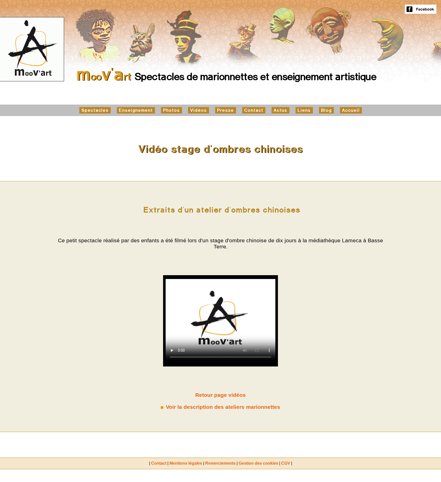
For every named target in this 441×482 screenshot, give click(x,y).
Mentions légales (185, 463)
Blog (326, 110)
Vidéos (198, 110)
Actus (280, 110)
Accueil (351, 110)
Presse (225, 110)
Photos (171, 110)
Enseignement (136, 110)
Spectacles (95, 110)
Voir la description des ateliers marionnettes (223, 407)
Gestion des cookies (258, 463)
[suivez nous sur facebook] (421, 11)
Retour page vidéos (220, 395)
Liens (304, 110)
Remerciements (220, 463)
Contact (253, 110)
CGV (285, 463)
